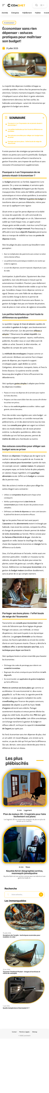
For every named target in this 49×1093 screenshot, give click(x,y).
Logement (28, 810)
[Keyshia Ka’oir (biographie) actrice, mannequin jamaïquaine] (24, 844)
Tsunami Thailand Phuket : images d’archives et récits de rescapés (21, 972)
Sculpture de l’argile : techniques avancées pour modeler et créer (21, 936)
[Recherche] (36, 5)
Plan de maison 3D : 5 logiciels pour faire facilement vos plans (24, 815)
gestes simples (20, 383)
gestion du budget (36, 199)
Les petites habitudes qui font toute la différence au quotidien (25, 130)
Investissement (9, 23)
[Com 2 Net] (16, 5)
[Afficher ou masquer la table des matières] (34, 117)
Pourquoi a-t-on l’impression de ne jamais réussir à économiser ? (25, 124)
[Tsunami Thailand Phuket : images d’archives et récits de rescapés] (24, 953)
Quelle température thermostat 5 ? (16, 1008)
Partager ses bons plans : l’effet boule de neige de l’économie (24, 142)
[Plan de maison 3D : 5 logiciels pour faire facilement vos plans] (24, 788)
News (28, 867)
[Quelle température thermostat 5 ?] (24, 990)
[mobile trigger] (4, 5)
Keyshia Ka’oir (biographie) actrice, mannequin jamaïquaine (24, 872)
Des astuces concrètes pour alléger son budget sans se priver (25, 136)
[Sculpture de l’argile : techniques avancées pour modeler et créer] (24, 917)
